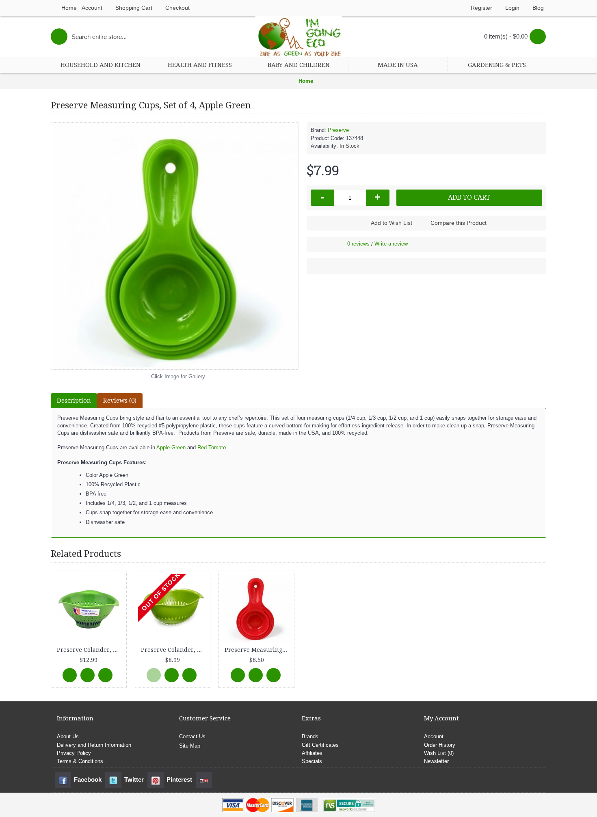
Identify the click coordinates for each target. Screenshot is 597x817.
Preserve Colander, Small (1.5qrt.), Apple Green (174, 650)
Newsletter (436, 761)
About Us (68, 736)
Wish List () (439, 753)
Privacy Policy (74, 753)
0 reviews (358, 244)
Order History (439, 745)
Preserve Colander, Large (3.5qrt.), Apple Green (90, 650)
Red (202, 447)
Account (433, 736)
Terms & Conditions (80, 761)
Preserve (338, 130)
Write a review (391, 244)
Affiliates (312, 753)
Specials (312, 761)
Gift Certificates (320, 745)
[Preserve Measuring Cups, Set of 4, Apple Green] (174, 246)
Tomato (216, 447)
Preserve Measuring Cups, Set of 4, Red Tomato (258, 650)
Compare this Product (458, 223)
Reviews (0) (119, 400)
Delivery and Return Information (94, 745)
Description (74, 400)
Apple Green (171, 447)
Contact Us (192, 736)
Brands (310, 736)
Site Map (189, 746)
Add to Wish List (391, 223)
